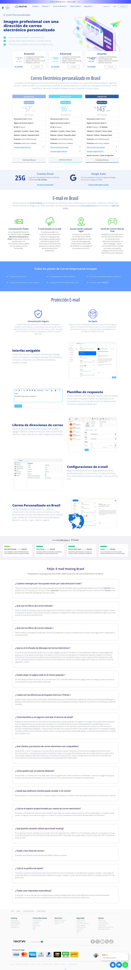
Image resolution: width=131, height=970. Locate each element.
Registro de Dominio (60, 920)
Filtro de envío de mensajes (59, 147)
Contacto (123, 6)
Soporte (63, 964)
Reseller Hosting (15, 924)
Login (114, 6)
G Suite (98, 177)
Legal (12, 964)
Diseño (101, 918)
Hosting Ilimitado (15, 922)
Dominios (58, 918)
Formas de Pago (47, 964)
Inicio (12, 911)
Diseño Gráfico (102, 922)
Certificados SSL (80, 920)
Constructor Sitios (103, 924)
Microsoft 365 (36, 925)
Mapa (38, 964)
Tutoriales (56, 964)
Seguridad (80, 918)
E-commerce (14, 925)
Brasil (18, 911)
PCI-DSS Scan (80, 929)
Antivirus (78, 931)
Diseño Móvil (101, 925)
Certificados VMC (81, 927)
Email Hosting (41, 911)
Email (31, 177)
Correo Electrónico (40, 918)
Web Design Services (104, 929)
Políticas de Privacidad (22, 964)
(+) (65, 969)
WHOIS (56, 924)
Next (130, 550)
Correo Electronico (28, 911)
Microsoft (35, 924)
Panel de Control (59, 922)
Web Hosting (14, 920)
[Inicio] (21, 6)
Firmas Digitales (80, 925)
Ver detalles (19, 67)
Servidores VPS (15, 927)
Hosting (14, 918)
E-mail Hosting (37, 920)
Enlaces (33, 964)
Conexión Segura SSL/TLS (22, 147)
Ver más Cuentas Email (45, 185)
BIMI (34, 929)
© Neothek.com (72, 964)
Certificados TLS (80, 922)
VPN (77, 932)
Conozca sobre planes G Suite (98, 185)
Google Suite (36, 922)
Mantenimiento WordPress (105, 927)
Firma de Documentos (82, 924)
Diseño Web (101, 920)
